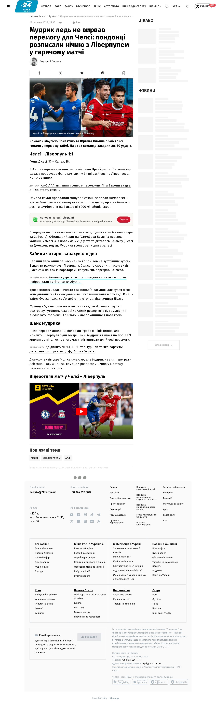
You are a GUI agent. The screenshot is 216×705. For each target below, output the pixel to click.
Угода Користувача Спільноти (146, 516)
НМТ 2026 (79, 607)
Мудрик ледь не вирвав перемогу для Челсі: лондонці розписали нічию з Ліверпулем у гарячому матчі (96, 16)
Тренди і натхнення (124, 603)
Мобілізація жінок (123, 561)
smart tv (159, 682)
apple (140, 682)
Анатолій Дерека (50, 61)
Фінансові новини (162, 557)
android (121, 682)
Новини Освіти (83, 590)
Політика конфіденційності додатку (145, 507)
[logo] (26, 6)
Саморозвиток (82, 612)
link (72, 514)
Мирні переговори (84, 557)
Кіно (38, 590)
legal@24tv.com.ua (151, 663)
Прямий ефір (42, 557)
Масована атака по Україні (89, 566)
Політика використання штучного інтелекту (146, 497)
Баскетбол (83, 6)
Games (69, 6)
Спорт (156, 590)
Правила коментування (143, 524)
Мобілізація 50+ (122, 556)
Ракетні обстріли (83, 548)
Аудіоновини (42, 566)
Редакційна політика (120, 498)
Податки (157, 570)
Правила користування (117, 522)
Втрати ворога (82, 575)
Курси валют (159, 553)
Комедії (39, 608)
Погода (39, 571)
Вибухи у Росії (82, 571)
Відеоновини (42, 562)
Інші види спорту (134, 6)
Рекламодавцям (118, 515)
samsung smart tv (179, 682)
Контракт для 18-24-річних (128, 566)
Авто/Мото (111, 6)
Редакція (114, 493)
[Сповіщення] (187, 6)
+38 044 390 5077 (81, 492)
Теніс (97, 6)
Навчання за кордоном (87, 616)
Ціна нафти (158, 548)
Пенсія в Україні (161, 575)
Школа (78, 602)
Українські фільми (45, 599)
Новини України (44, 553)
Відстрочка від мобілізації (127, 570)
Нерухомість (121, 590)
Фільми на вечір (44, 603)
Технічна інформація (174, 487)
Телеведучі (115, 509)
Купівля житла (121, 599)
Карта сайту (169, 515)
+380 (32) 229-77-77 (132, 660)
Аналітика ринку (122, 594)
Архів (166, 509)
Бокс (58, 6)
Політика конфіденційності (145, 488)
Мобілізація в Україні (127, 544)
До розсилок (89, 637)
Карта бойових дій (84, 553)
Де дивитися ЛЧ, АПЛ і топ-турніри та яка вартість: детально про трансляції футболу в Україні (76, 349)
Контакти (168, 493)
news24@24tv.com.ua (43, 492)
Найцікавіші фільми (46, 594)
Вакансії (167, 498)
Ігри (165, 521)
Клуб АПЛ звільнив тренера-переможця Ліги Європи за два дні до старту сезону (80, 187)
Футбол (46, 6)
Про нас (114, 487)
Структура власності (173, 504)
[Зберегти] (123, 73)
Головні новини (44, 548)
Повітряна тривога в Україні (89, 562)
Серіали (39, 613)
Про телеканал (117, 504)
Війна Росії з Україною (89, 544)
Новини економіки (164, 544)
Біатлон (156, 608)
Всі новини (42, 544)
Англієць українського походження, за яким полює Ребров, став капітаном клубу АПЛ (78, 279)
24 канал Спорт (38, 16)
